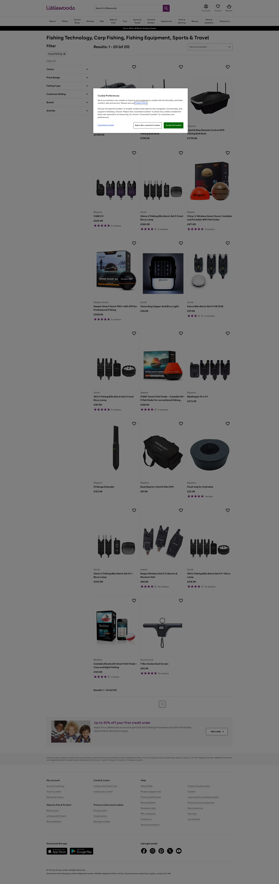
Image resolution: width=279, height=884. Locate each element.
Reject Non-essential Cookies (147, 125)
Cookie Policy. (141, 103)
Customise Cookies (106, 125)
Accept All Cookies (173, 125)
